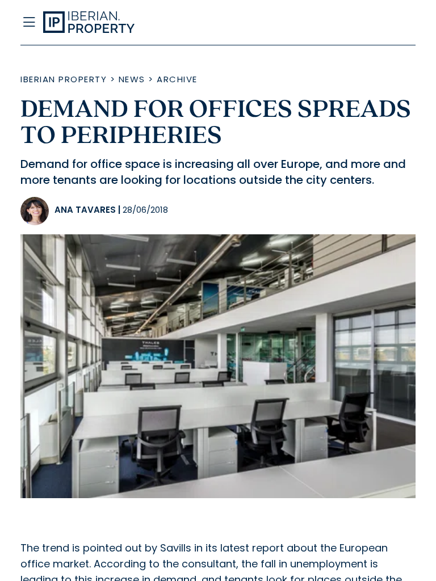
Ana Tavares (85, 210)
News (132, 79)
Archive (177, 79)
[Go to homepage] (163, 22)
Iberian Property (63, 79)
